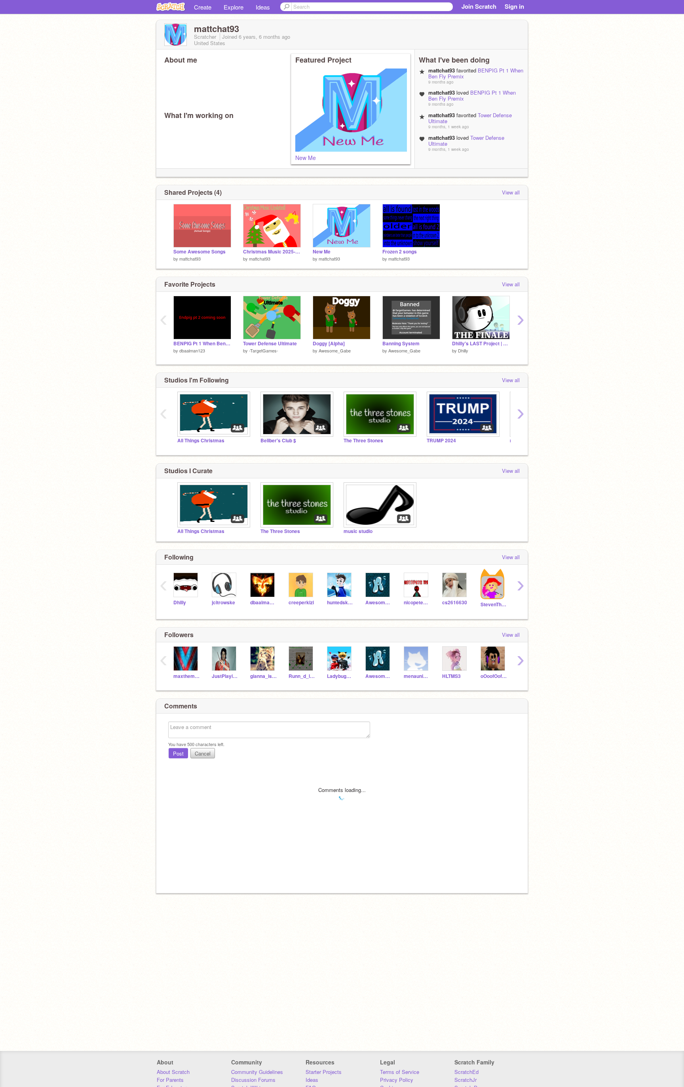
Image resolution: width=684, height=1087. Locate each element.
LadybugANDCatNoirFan (340, 676)
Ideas (263, 7)
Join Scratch (479, 6)
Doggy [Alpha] (329, 343)
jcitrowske (223, 602)
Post (178, 753)
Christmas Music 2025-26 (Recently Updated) (272, 251)
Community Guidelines (257, 1072)
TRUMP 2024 (441, 440)
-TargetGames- (263, 350)
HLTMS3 (451, 676)
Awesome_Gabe (335, 350)
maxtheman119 (186, 676)
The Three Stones (363, 440)
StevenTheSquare (494, 604)
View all (511, 192)
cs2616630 (454, 602)
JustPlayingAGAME (225, 676)
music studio (358, 531)
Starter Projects (324, 1072)
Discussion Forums (253, 1079)
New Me (305, 158)
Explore (233, 7)
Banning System (401, 343)
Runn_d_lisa (302, 676)
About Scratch (173, 1072)
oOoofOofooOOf (494, 676)
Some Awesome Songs (199, 251)
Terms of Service (399, 1072)
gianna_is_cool (263, 676)
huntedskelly (340, 602)
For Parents (170, 1079)
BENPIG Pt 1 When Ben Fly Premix (472, 95)
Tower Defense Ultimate (270, 343)
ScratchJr (465, 1079)
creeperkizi (301, 602)
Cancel (203, 753)
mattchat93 (190, 258)
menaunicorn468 (417, 676)
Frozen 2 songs (399, 251)
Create (202, 7)
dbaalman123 (192, 350)
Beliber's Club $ (278, 440)
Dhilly (463, 350)
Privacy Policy (396, 1079)
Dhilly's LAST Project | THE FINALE (481, 343)
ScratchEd (466, 1072)
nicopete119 (417, 602)
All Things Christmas (200, 440)
